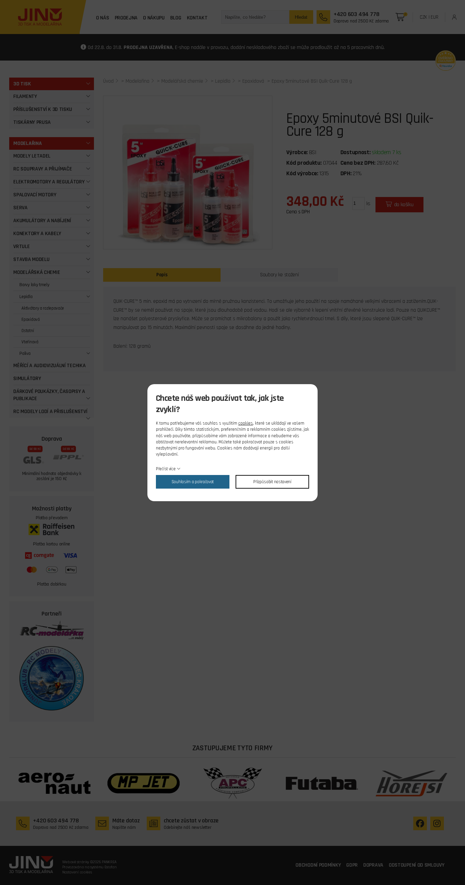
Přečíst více (165, 469)
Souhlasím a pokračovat (193, 482)
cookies (245, 423)
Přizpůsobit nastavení (272, 482)
